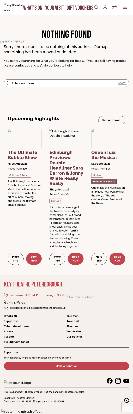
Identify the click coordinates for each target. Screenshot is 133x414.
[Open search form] (96, 7)
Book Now (33, 258)
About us (72, 326)
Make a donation (67, 366)
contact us (22, 65)
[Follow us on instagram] (118, 381)
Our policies (74, 336)
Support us (11, 321)
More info (17, 258)
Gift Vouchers (80, 8)
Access (9, 331)
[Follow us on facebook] (110, 381)
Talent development (17, 326)
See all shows (111, 120)
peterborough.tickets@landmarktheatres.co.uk (38, 307)
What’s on (32, 8)
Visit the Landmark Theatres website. (64, 392)
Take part (72, 321)
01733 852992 (18, 302)
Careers (9, 336)
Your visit (54, 8)
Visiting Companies (16, 341)
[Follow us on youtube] (126, 381)
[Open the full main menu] (125, 7)
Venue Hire (73, 331)
